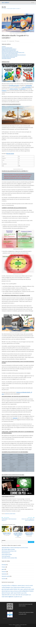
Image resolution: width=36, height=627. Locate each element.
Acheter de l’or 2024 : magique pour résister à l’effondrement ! (29, 533)
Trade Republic (29, 85)
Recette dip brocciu (6, 552)
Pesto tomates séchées (7, 554)
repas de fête (24, 593)
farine (29, 587)
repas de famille (17, 593)
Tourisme (4, 578)
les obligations (22, 88)
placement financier (12, 513)
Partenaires (10, 624)
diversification (7, 513)
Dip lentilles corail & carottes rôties (9, 558)
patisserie (26, 589)
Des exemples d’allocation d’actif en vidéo (8, 57)
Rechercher (3, 540)
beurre (23, 585)
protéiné (20, 591)
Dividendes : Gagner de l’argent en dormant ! (7, 533)
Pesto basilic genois (6, 556)
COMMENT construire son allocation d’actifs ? (9, 50)
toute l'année (5, 596)
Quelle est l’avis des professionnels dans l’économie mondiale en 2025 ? (13, 52)
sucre (30, 594)
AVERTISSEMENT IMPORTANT (6, 58)
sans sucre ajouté (24, 594)
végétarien (10, 596)
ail (2, 585)
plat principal (5, 591)
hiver (19, 589)
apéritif (4, 585)
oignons (22, 589)
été (19, 596)
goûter (8, 589)
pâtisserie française (6, 593)
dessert (23, 587)
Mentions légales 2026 (23, 624)
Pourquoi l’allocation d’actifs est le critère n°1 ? (9, 48)
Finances (17, 41)
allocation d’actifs (10, 153)
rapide (12, 593)
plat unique (10, 591)
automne (20, 585)
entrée (26, 587)
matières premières (13, 88)
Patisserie (4, 571)
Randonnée (4, 574)
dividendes (15, 418)
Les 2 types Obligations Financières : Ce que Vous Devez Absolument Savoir (18, 534)
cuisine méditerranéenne (15, 587)
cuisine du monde (29, 585)
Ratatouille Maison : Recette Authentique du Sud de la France (15, 547)
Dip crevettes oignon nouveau (8, 549)
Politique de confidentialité (16, 624)
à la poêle (16, 596)
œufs (21, 596)
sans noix (18, 594)
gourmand (4, 589)
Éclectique (4, 564)
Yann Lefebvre (5, 2)
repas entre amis (6, 594)
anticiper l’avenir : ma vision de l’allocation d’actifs (9, 53)
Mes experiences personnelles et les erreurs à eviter (10, 51)
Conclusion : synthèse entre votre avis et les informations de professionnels (14, 54)
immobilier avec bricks (14, 85)
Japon (3, 569)
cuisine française (6, 587)
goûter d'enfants (13, 589)
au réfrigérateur (13, 585)
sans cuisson (12, 594)
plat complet (31, 589)
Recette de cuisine (6, 576)
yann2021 (4, 41)
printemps (15, 591)
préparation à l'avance (27, 591)
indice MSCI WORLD (26, 87)
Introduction (4, 46)
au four (8, 585)
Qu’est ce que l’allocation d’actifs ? (7, 47)
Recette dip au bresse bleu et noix (9, 551)
